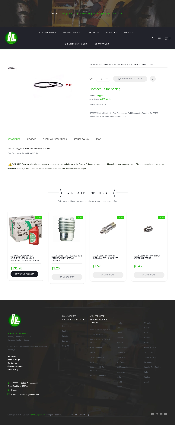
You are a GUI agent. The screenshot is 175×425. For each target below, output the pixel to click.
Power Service (150, 347)
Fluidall (119, 323)
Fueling (65, 331)
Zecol (146, 382)
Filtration (65, 336)
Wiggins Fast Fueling (152, 367)
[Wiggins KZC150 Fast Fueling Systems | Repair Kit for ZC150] (12, 68)
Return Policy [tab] (81, 139)
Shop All (65, 346)
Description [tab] (14, 139)
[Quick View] (52, 224)
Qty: (91, 79)
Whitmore (148, 362)
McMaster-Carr (123, 367)
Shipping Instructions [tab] (55, 139)
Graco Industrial (96, 347)
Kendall (120, 343)
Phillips (147, 343)
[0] (166, 38)
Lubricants (66, 341)
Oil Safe (147, 323)
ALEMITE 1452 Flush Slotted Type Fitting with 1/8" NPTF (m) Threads (67, 258)
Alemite (93, 362)
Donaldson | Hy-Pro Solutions (97, 368)
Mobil (119, 377)
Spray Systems (150, 357)
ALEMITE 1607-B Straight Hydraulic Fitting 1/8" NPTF (105, 257)
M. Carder (121, 362)
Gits (118, 328)
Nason (119, 387)
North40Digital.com (37, 415)
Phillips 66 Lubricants (98, 357)
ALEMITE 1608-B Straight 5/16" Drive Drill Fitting (147, 257)
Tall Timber (148, 352)
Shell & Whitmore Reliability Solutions (101, 341)
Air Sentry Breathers (98, 375)
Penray (147, 338)
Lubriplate (121, 352)
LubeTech (121, 357)
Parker (146, 328)
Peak (146, 333)
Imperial (120, 338)
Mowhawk (121, 372)
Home (55, 13)
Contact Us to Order (132, 79)
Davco (92, 352)
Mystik (119, 382)
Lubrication (66, 326)
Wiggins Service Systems (100, 329)
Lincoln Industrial (96, 334)
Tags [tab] (98, 139)
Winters (147, 377)
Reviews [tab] (31, 139)
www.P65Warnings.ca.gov (76, 169)
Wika (146, 372)
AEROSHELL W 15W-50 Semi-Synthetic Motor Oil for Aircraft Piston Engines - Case (25, 258)
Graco (119, 333)
